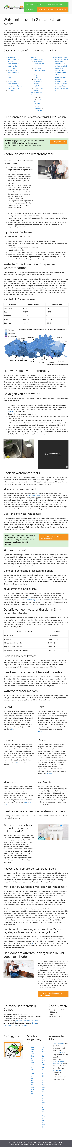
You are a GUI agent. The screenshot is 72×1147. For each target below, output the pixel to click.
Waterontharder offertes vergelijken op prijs (52, 9)
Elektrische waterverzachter (39, 70)
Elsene (15, 1025)
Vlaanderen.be (58, 1052)
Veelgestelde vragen (60, 57)
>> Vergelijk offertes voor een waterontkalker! (51, 537)
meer (17, 762)
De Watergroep (58, 1044)
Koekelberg (24, 1025)
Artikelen (39, 4)
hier (12, 729)
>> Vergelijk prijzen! (58, 141)
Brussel (34, 1023)
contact (61, 1142)
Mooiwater (37, 108)
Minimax (37, 106)
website (40, 731)
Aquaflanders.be (59, 1070)
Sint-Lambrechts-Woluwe (43, 1060)
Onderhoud (12, 90)
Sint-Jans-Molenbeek (32, 1075)
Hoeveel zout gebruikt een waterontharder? (61, 70)
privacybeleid (37, 1142)
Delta (35, 101)
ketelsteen (11, 412)
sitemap (29, 1142)
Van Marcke (38, 110)
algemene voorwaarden (50, 1142)
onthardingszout (33, 600)
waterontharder (34, 495)
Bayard (40, 99)
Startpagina (29, 4)
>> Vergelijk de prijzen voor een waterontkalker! (51, 994)
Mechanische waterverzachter (39, 64)
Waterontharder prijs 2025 (56, 4)
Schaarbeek (8, 1025)
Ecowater (37, 104)
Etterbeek (43, 1087)
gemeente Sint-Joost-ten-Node (26, 1021)
